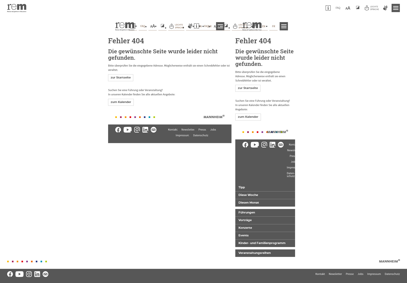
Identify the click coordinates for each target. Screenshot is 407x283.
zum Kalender (121, 102)
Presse (202, 129)
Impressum (182, 135)
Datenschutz (200, 135)
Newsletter (188, 129)
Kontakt (173, 129)
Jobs (213, 129)
